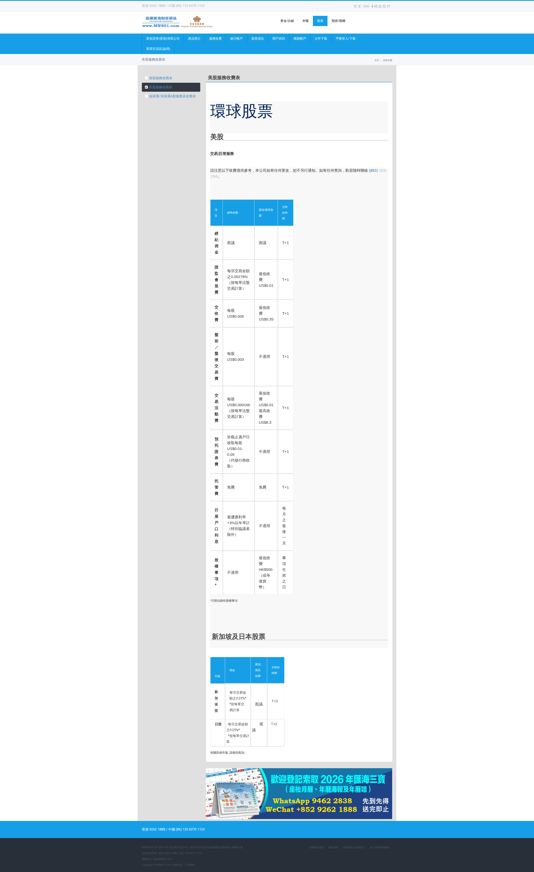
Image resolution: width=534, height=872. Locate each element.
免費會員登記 (316, 847)
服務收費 (215, 38)
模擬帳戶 (299, 38)
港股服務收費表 (160, 78)
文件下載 (321, 38)
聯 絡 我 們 (381, 6)
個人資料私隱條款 (380, 847)
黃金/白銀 (287, 21)
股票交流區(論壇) (158, 49)
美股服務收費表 (160, 87)
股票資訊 (257, 38)
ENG (366, 6)
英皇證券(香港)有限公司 (163, 38)
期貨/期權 (338, 21)
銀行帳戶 (236, 38)
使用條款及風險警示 (354, 847)
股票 (320, 21)
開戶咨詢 (278, 38)
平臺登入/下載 (346, 38)
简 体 (357, 6)
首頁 (376, 60)
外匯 (305, 21)
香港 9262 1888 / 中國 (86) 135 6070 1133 (173, 6)
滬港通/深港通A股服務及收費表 (172, 96)
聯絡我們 (334, 847)
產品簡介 (194, 38)
